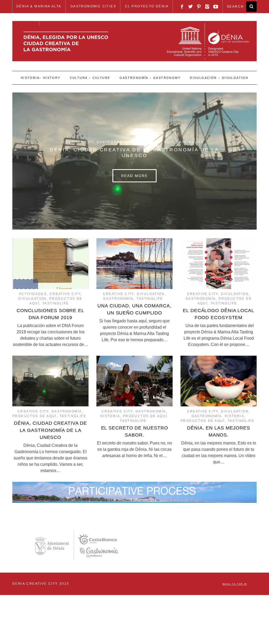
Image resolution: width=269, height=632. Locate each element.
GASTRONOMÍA (150, 77)
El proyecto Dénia (147, 6)
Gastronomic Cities (93, 6)
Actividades (33, 293)
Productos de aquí (152, 142)
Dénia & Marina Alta (38, 6)
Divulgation (32, 298)
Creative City (78, 142)
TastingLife (190, 142)
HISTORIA (40, 77)
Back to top (233, 583)
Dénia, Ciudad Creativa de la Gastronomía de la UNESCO (50, 429)
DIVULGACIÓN (219, 77)
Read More (134, 176)
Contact (25, 19)
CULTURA (90, 77)
